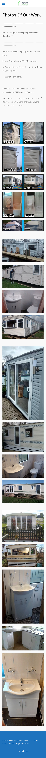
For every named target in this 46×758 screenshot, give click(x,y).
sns (27, 751)
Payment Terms (22, 744)
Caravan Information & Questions (15, 741)
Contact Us (34, 741)
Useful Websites (8, 744)
